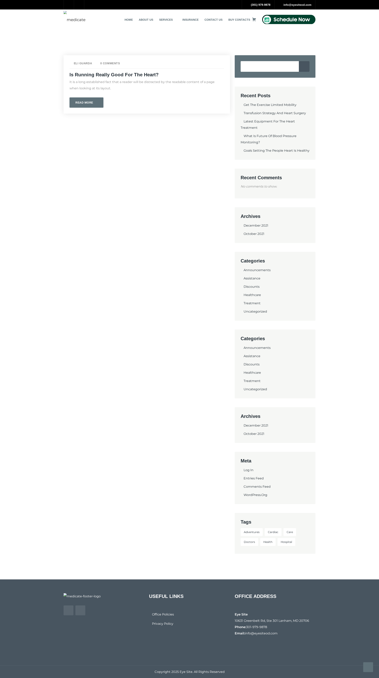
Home (129, 19)
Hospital (286, 542)
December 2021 (256, 225)
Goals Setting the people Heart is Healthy (277, 150)
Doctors (249, 542)
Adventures (252, 532)
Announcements (257, 270)
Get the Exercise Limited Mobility (270, 105)
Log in (248, 470)
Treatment (252, 303)
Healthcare (252, 295)
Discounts (252, 287)
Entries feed (254, 478)
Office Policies (163, 614)
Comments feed (257, 486)
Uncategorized (255, 311)
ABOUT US (146, 19)
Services (166, 19)
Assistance (252, 278)
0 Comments (110, 63)
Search (304, 66)
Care (290, 532)
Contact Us (213, 19)
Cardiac (273, 532)
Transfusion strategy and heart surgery (275, 113)
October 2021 (254, 234)
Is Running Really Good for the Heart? (114, 74)
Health (267, 542)
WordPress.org (255, 495)
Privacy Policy (162, 624)
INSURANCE (190, 19)
